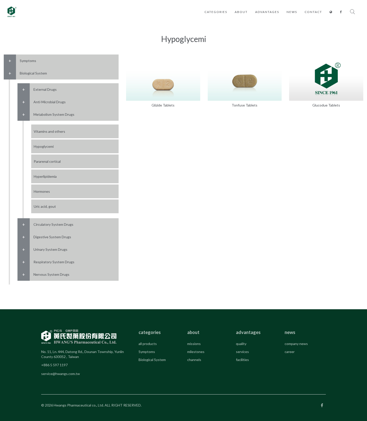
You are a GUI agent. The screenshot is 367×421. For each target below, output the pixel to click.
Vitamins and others (49, 131)
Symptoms (147, 352)
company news (296, 344)
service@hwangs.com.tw (60, 374)
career (290, 352)
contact (313, 12)
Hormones (42, 191)
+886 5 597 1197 (54, 365)
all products (148, 344)
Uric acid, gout (45, 206)
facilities (242, 360)
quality (241, 344)
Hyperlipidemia (45, 176)
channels (194, 360)
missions (194, 344)
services (242, 352)
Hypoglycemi (44, 146)
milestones (195, 352)
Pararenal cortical (47, 161)
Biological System (152, 360)
